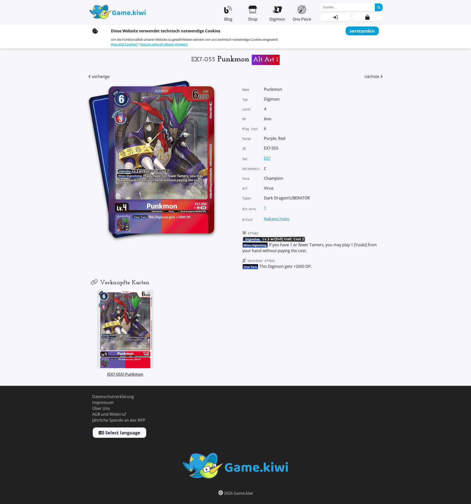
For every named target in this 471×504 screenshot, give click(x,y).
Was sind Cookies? (124, 44)
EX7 (267, 158)
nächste (372, 76)
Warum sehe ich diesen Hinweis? (164, 44)
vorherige (100, 76)
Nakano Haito (276, 219)
